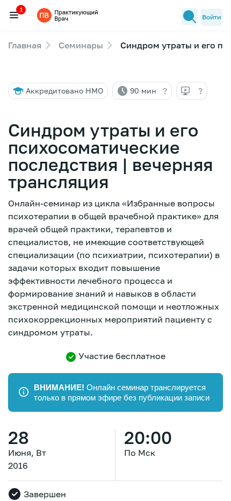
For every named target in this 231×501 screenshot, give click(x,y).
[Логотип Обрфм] (69, 15)
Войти (211, 17)
